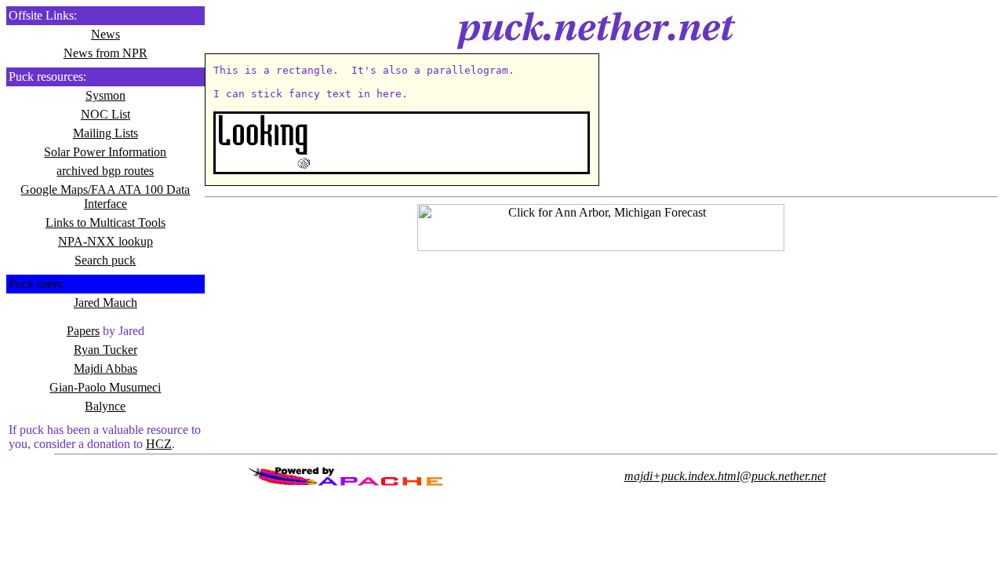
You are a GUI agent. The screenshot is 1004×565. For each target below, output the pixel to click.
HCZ (159, 443)
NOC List (105, 114)
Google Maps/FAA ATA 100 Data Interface (105, 196)
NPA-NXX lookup (105, 241)
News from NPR (105, 53)
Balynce (105, 406)
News (105, 34)
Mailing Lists (105, 133)
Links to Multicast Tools (105, 222)
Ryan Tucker (105, 349)
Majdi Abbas (105, 368)
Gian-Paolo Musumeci (105, 387)
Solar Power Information (105, 152)
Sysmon (105, 95)
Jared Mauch (105, 302)
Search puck (105, 260)
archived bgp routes (105, 170)
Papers (83, 330)
